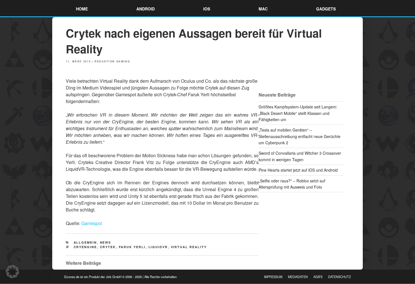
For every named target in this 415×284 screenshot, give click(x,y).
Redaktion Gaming (112, 61)
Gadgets (326, 9)
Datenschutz (339, 276)
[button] (12, 271)
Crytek (108, 247)
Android (145, 9)
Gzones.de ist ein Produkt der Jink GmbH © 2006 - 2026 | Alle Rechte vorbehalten (120, 276)
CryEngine (85, 247)
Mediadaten (298, 276)
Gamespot (91, 223)
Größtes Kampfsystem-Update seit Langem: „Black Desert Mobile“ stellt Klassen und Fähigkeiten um (298, 113)
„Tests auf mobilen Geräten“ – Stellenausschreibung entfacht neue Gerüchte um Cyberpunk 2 (299, 136)
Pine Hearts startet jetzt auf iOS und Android (298, 170)
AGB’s (317, 276)
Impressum (273, 276)
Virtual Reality (189, 247)
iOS (206, 9)
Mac (263, 9)
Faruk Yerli (132, 247)
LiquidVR (158, 247)
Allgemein (85, 242)
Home (82, 9)
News (105, 242)
